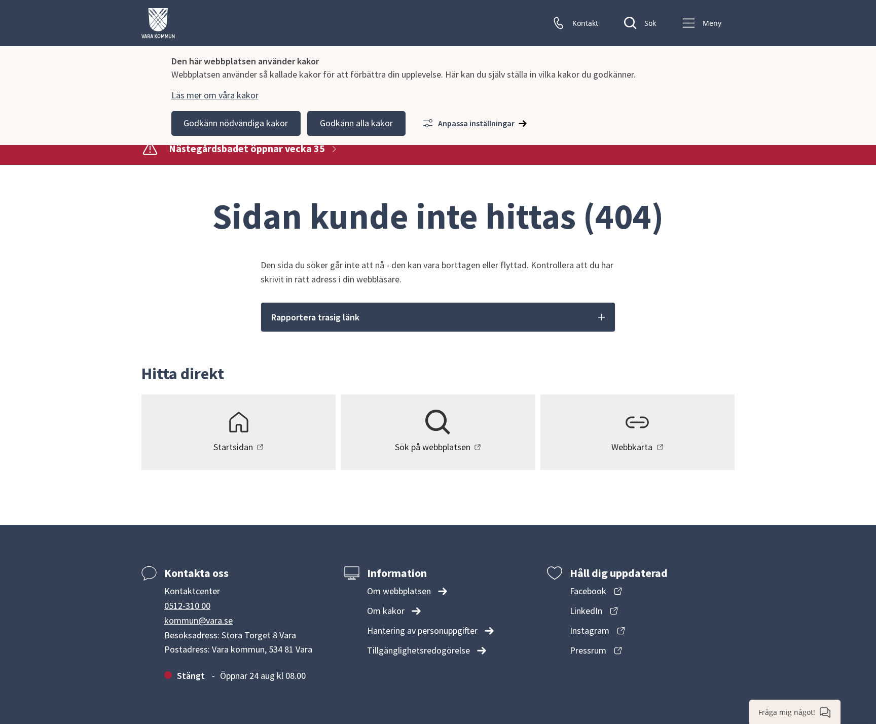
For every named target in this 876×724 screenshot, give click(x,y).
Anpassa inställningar (476, 123)
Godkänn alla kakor (356, 123)
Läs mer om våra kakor (215, 95)
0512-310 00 (187, 605)
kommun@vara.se (198, 620)
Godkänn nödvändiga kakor (236, 123)
